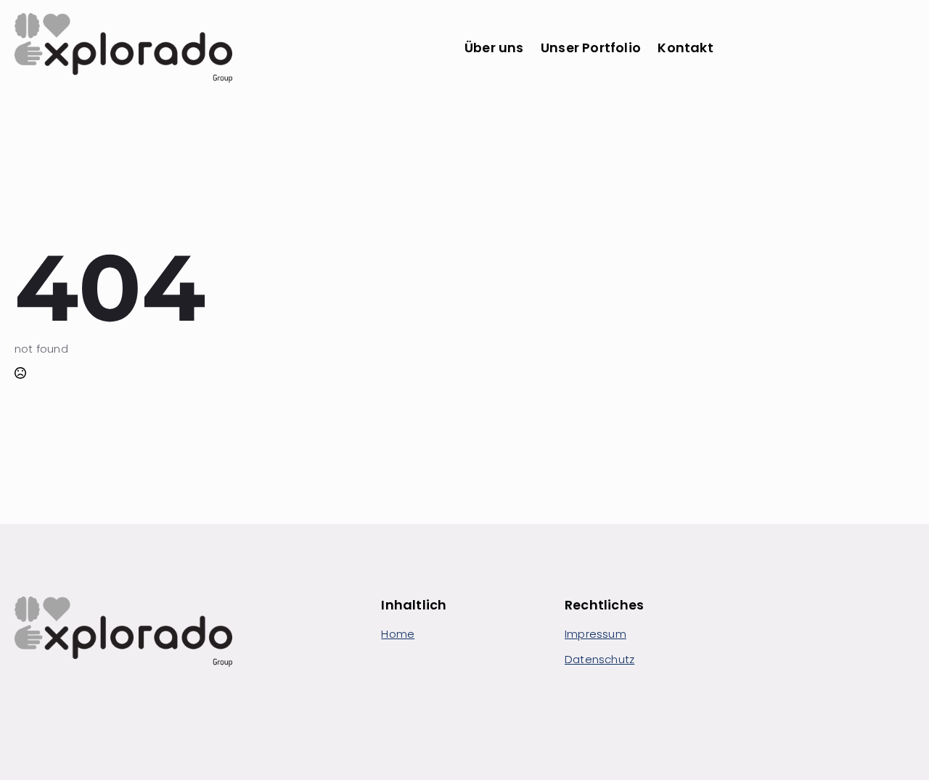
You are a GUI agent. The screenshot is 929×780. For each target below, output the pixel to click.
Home (397, 633)
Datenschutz (599, 659)
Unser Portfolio (591, 47)
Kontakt (685, 47)
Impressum (595, 633)
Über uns (494, 47)
